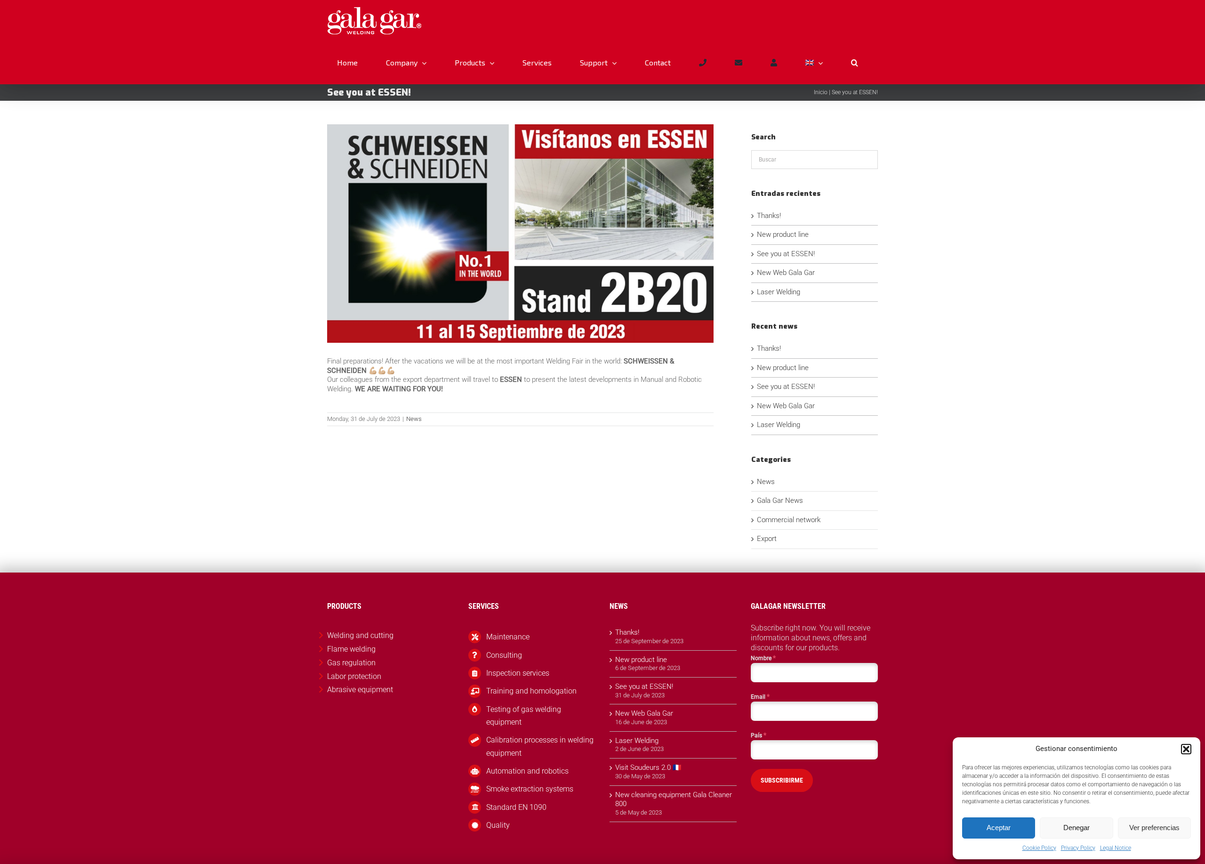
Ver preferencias (1154, 828)
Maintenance (508, 636)
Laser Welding (778, 292)
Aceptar (999, 828)
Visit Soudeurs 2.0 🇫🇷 (648, 767)
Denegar (1076, 828)
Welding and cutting (360, 635)
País (758, 735)
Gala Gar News (780, 500)
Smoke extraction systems (529, 788)
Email (760, 696)
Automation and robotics (527, 771)
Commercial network (788, 520)
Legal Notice (1115, 848)
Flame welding (351, 649)
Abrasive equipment (360, 689)
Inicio (820, 92)
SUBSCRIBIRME (782, 780)
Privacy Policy (1078, 848)
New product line (783, 234)
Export (767, 538)
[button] (1186, 749)
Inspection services (517, 673)
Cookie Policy (1039, 848)
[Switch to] (814, 62)
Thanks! (769, 215)
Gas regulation (351, 662)
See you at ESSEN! (786, 254)
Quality (498, 825)
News (414, 418)
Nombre (763, 658)
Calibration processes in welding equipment (540, 746)
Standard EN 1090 (516, 807)
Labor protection (354, 676)
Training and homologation (531, 690)
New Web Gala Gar (786, 272)
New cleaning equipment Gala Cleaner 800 (673, 799)
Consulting (504, 655)
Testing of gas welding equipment (523, 716)
